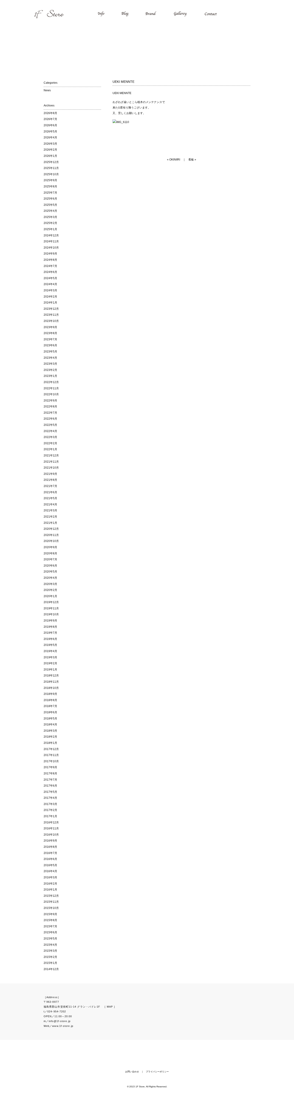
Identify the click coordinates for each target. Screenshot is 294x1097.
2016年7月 (50, 853)
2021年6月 (50, 492)
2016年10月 (51, 834)
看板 (191, 159)
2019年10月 (51, 614)
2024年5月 (50, 278)
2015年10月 (51, 908)
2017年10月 (51, 761)
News (47, 90)
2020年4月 (50, 577)
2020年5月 (50, 571)
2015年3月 (50, 950)
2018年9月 (50, 694)
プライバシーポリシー (157, 1071)
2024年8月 (50, 259)
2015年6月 (50, 932)
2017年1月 (50, 816)
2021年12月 (51, 455)
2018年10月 (51, 688)
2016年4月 (50, 871)
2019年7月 (50, 632)
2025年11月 (51, 168)
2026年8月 (50, 113)
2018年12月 (51, 675)
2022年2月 (50, 443)
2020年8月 (50, 553)
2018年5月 (50, 718)
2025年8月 (50, 186)
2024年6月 (50, 272)
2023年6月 (50, 345)
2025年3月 (50, 217)
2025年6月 (50, 198)
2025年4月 (50, 210)
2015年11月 (51, 901)
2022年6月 (50, 418)
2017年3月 (50, 804)
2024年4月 (50, 284)
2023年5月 (50, 351)
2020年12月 (51, 528)
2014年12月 (51, 969)
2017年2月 (50, 810)
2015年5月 (50, 938)
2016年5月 (50, 865)
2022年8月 (50, 406)
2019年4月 (50, 651)
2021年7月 (50, 486)
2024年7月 (50, 266)
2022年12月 (51, 382)
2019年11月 (51, 608)
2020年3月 (50, 584)
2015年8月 (50, 920)
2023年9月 (50, 327)
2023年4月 (50, 357)
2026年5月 (50, 131)
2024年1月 (50, 302)
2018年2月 (50, 736)
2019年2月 (50, 663)
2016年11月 (51, 828)
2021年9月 (50, 473)
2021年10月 (51, 467)
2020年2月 (50, 590)
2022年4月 (50, 431)
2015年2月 (50, 957)
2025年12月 (51, 162)
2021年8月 (50, 479)
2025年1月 (50, 229)
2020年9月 (50, 547)
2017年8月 (50, 773)
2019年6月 (50, 639)
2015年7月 (50, 926)
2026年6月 (50, 125)
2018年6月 (50, 712)
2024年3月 (50, 290)
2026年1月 (50, 156)
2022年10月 (51, 394)
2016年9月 (50, 840)
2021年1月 (50, 522)
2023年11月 (51, 314)
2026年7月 (50, 119)
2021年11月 (51, 461)
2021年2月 (50, 516)
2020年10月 (51, 541)
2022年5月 (50, 425)
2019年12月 (51, 602)
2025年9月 (50, 180)
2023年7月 (50, 339)
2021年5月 (50, 498)
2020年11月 (51, 535)
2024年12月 (51, 235)
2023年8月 (50, 333)
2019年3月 (50, 657)
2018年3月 (50, 730)
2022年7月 (50, 412)
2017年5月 (50, 791)
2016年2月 (50, 883)
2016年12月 (51, 822)
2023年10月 (51, 321)
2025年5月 (50, 204)
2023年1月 (50, 376)
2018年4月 (50, 724)
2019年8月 (50, 626)
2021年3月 (50, 510)
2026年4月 (50, 137)
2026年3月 (50, 143)
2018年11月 (51, 681)
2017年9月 (50, 767)
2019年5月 (50, 645)
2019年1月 (50, 669)
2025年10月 (51, 174)
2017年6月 (50, 785)
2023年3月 (50, 363)
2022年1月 (50, 449)
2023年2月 (50, 370)
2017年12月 (51, 749)
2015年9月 (50, 914)
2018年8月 (50, 700)
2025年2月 (50, 223)
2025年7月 (50, 192)
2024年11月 (51, 241)
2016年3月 (50, 877)
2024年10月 (51, 247)
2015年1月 (50, 963)
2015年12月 (51, 895)
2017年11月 (51, 755)
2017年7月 (50, 779)
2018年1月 (50, 743)
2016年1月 (50, 889)
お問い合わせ (132, 1071)
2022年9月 (50, 400)
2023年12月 (51, 308)
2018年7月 (50, 706)
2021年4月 (50, 504)
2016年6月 (50, 859)
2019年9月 (50, 620)
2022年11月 (51, 388)
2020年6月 (50, 565)
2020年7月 (50, 559)
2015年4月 (50, 944)
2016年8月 (50, 846)
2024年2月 (50, 296)
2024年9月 (50, 253)
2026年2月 (50, 149)
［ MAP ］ (110, 1006)
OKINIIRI (174, 159)
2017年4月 (50, 797)
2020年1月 (50, 596)
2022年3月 (50, 437)
